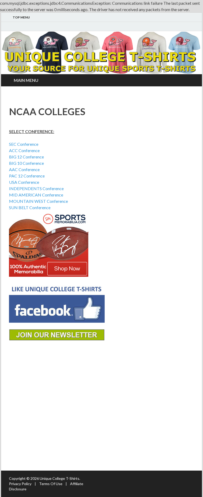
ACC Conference (24, 150)
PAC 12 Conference (27, 175)
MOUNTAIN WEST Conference (38, 201)
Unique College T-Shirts (59, 478)
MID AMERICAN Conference (36, 194)
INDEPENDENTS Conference (36, 188)
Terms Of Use (50, 483)
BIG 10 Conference (26, 163)
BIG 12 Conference (26, 156)
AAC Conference (24, 169)
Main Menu (26, 80)
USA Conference (24, 182)
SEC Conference (23, 144)
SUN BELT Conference (29, 207)
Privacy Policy (20, 483)
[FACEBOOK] (192, 26)
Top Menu (21, 17)
